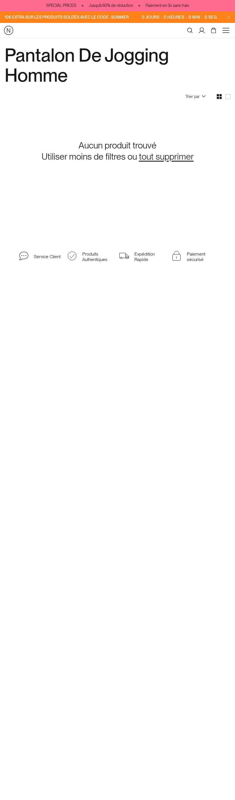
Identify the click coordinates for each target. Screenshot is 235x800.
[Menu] (227, 30)
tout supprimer (166, 156)
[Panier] (214, 30)
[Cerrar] (228, 17)
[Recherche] (190, 30)
